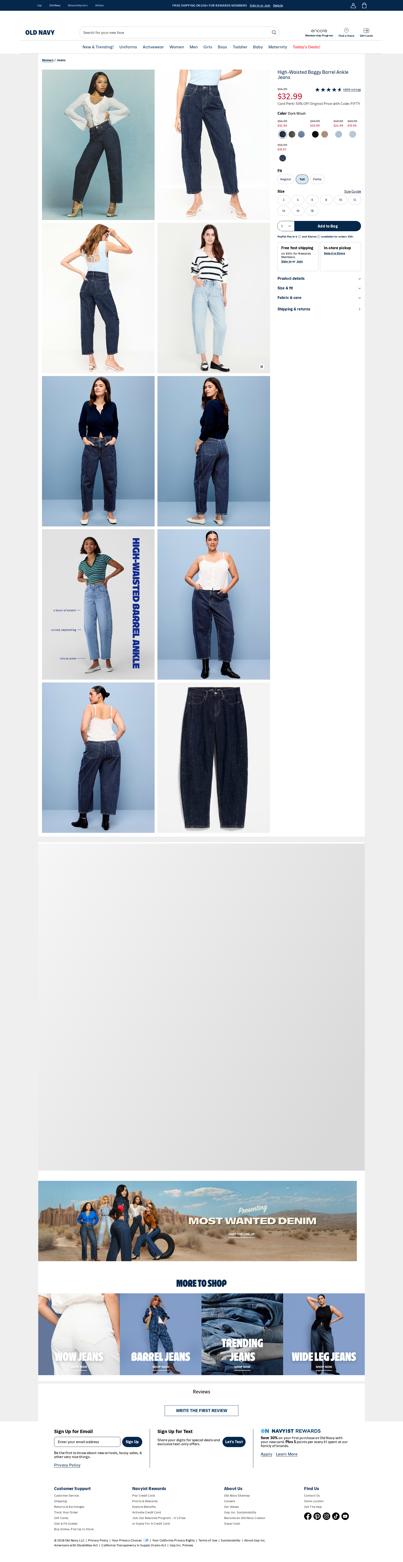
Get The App (313, 1507)
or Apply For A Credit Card (151, 1523)
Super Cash (232, 1523)
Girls (207, 47)
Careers (229, 1501)
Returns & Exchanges (69, 1507)
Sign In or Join (260, 5)
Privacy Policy (67, 1465)
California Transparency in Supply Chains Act (133, 1545)
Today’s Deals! (306, 47)
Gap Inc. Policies (181, 1545)
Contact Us (312, 1495)
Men (194, 47)
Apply (266, 1454)
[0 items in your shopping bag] (364, 5)
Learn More (287, 1454)
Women (177, 47)
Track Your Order (66, 1512)
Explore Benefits (144, 1507)
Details (278, 5)
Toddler (240, 47)
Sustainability (230, 1540)
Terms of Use (207, 1540)
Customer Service (66, 1495)
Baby (258, 47)
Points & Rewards (145, 1501)
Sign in (286, 261)
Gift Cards (61, 1518)
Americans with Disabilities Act (76, 1545)
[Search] (274, 32)
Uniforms (128, 47)
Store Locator (314, 1501)
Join (299, 261)
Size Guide (352, 191)
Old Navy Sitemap (237, 1495)
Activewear (153, 47)
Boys (222, 47)
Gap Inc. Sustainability (240, 1512)
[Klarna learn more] (318, 237)
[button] (156, 451)
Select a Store (334, 253)
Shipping (60, 1501)
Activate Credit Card (146, 1512)
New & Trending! (98, 47)
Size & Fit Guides (65, 1523)
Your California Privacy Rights (173, 1540)
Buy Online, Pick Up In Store (74, 1529)
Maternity (277, 47)
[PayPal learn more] (299, 237)
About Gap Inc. (255, 1540)
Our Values (231, 1507)
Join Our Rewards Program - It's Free (158, 1518)
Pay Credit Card (143, 1495)
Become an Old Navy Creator (244, 1518)
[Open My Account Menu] (353, 5)
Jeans (61, 60)
